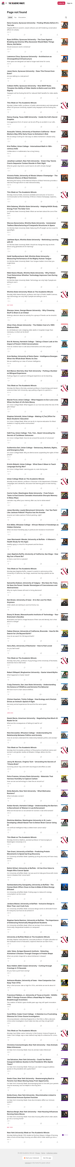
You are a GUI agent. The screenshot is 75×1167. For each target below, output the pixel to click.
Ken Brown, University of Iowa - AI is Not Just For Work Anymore (29, 601)
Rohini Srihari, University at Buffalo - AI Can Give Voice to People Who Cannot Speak (30, 869)
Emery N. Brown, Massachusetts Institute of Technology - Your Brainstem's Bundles (32, 616)
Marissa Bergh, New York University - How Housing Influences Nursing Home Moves (32, 1113)
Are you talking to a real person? (18, 76)
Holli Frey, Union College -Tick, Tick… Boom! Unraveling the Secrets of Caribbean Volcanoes (31, 434)
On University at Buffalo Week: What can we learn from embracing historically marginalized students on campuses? (29, 926)
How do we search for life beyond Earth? (20, 636)
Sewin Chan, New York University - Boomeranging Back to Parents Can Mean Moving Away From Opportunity (30, 1079)
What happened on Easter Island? (18, 675)
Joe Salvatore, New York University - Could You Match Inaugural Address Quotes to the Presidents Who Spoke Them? (30, 1062)
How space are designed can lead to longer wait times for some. (28, 61)
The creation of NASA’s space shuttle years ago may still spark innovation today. (31, 1003)
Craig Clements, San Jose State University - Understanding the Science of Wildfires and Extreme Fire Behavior (31, 686)
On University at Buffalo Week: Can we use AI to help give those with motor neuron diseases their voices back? (32, 874)
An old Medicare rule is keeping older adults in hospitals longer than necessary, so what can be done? (30, 331)
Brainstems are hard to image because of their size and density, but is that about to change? (32, 620)
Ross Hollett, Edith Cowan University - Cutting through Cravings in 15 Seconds (29, 967)
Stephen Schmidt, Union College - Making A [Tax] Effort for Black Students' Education (31, 417)
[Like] (8, 35)
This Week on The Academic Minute (22, 103)
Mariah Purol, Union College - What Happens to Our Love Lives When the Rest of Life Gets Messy (32, 401)
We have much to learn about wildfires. (20, 689)
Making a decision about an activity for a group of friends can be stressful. (32, 315)
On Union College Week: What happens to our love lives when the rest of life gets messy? (32, 406)
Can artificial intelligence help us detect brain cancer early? (26, 828)
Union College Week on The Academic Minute (25, 479)
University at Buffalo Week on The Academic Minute (28, 937)
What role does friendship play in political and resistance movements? (30, 530)
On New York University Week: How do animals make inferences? (29, 1050)
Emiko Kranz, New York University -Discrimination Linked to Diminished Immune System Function (31, 1096)
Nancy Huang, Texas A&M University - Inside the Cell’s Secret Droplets (32, 118)
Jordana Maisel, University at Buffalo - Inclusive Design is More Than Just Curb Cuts (30, 905)
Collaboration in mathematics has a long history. (23, 151)
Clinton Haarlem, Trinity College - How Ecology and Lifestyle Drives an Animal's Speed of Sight (31, 700)
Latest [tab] (10, 17)
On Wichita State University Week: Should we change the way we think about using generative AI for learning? (30, 245)
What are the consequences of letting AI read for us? (24, 723)
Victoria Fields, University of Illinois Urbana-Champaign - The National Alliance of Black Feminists (32, 177)
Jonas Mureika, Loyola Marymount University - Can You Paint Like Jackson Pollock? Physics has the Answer (32, 511)
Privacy (37, 1153)
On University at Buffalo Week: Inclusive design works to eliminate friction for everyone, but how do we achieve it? (32, 910)
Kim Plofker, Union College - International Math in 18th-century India (29, 147)
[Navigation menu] (4, 3)
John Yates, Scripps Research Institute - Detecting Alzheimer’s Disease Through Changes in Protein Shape (30, 952)
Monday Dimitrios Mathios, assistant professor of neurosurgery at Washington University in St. (29, 841)
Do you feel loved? (13, 648)
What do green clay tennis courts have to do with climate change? (29, 166)
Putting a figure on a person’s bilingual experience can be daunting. (29, 376)
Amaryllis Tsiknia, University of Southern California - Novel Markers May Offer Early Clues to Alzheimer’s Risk (31, 133)
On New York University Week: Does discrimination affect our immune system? (30, 1101)
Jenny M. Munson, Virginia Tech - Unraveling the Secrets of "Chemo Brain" (31, 763)
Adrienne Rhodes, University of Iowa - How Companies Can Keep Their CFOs (31, 981)
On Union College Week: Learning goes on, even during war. (27, 469)
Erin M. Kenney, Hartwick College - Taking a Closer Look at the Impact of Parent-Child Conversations (32, 343)
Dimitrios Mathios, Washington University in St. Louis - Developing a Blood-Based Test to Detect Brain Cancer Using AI (32, 822)
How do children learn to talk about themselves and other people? (29, 347)
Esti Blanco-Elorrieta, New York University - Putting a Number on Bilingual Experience (32, 372)
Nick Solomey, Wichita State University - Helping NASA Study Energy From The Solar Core (32, 207)
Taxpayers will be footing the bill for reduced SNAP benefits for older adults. (32, 93)
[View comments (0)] (24, 35)
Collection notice (51, 1153)
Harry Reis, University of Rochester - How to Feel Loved (29, 646)
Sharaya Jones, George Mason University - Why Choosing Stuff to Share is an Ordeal (30, 311)
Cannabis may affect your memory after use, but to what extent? (28, 500)
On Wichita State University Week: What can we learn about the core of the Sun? (32, 212)
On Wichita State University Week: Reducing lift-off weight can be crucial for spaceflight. (32, 229)
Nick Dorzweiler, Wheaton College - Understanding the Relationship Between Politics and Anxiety (29, 734)
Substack (28, 1163)
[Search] (66, 17)
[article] (37, 29)
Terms (43, 1153)
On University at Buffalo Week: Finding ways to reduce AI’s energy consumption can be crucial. (29, 893)
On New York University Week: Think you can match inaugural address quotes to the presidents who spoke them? (30, 1068)
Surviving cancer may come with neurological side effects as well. (29, 767)
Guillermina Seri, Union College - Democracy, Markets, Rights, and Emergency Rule (32, 449)
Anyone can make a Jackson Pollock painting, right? (24, 515)
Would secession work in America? (18, 47)
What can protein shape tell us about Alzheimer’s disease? (26, 956)
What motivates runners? (15, 796)
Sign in (69, 3)
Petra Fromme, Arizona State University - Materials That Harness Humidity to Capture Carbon (30, 777)
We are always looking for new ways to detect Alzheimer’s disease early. (31, 137)
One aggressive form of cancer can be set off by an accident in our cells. (31, 122)
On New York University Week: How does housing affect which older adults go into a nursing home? (32, 1118)
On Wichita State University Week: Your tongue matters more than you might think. (30, 262)
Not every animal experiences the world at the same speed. (27, 704)
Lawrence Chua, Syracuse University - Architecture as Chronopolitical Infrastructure (29, 58)
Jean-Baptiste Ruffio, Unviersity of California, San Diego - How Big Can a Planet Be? (32, 555)
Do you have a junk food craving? (18, 971)
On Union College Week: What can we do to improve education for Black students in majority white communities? (31, 422)
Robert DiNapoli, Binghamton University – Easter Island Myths (32, 672)
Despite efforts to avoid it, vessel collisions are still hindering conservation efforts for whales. (32, 29)
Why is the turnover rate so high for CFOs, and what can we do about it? (31, 985)
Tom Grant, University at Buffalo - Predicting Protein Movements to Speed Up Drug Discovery (28, 853)
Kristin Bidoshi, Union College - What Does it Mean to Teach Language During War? (31, 465)
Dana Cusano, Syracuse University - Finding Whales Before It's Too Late (32, 24)
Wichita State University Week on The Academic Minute (30, 292)
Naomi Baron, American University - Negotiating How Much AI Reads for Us (32, 719)
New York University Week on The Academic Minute (28, 1133)
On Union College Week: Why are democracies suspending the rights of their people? (33, 453)
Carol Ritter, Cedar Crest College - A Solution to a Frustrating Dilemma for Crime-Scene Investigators (32, 1015)
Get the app (47, 1158)
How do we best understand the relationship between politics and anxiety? (32, 738)
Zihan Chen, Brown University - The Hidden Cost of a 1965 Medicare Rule (30, 326)
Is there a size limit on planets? (17, 559)
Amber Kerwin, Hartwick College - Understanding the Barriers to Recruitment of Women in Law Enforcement (32, 807)
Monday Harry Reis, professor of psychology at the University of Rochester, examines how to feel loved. (32, 662)
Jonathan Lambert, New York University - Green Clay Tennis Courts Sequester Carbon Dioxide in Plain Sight (31, 162)
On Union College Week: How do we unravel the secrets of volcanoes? (30, 438)
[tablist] (17, 17)
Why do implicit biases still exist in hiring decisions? (24, 590)
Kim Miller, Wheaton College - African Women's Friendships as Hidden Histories (33, 526)
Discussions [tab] (22, 17)
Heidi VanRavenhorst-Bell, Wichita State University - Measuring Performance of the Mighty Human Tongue (29, 257)
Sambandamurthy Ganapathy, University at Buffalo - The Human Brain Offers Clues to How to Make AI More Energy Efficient (30, 887)
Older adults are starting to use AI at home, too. (23, 605)
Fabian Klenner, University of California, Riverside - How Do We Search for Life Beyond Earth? (32, 632)
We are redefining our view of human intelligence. (24, 361)
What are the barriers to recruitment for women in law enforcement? (30, 811)
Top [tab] (15, 17)
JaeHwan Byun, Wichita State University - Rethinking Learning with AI (32, 241)
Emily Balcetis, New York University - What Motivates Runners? (29, 792)
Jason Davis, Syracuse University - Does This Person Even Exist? (31, 72)
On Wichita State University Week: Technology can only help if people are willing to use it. (31, 281)
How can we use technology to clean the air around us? (25, 781)
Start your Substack (32, 1158)
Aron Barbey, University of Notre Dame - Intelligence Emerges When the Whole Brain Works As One (32, 357)
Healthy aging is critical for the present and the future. (25, 544)
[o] (64, 25)
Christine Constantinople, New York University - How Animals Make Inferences (32, 1046)
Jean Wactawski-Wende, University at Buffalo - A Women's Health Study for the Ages (31, 540)
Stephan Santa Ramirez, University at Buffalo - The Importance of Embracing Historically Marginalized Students (32, 921)
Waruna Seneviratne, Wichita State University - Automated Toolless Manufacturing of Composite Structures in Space (31, 224)
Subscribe (61, 3)
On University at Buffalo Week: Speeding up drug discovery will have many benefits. (32, 857)
